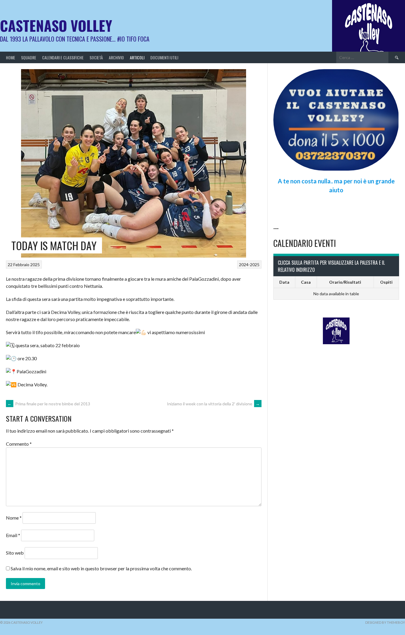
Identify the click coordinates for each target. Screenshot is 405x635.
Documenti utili (164, 57)
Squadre (28, 57)
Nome (14, 517)
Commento (19, 444)
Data (284, 282)
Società (96, 57)
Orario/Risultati (345, 282)
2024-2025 (249, 264)
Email (13, 535)
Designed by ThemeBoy (385, 622)
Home (10, 57)
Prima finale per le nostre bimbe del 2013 (48, 403)
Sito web (15, 552)
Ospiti (386, 282)
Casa (306, 282)
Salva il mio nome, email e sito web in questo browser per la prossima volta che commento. (101, 568)
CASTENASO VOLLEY (56, 25)
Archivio (116, 57)
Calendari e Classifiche (63, 57)
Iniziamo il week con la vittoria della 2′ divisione (213, 403)
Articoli (137, 57)
